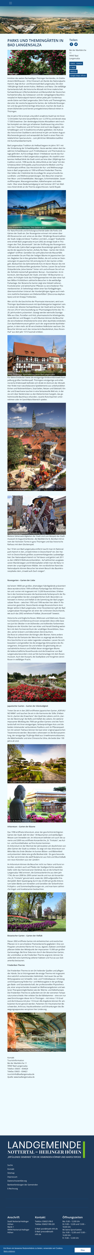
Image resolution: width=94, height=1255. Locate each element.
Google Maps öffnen (78, 75)
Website (73, 71)
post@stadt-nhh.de (49, 1228)
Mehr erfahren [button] (9, 1251)
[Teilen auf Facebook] (71, 44)
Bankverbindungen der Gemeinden (22, 1184)
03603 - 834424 (76, 63)
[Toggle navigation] (10, 3)
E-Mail (72, 67)
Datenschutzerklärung (17, 1181)
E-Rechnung (12, 1188)
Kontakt (10, 1169)
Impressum (12, 1177)
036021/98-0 (47, 1221)
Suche (10, 1165)
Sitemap (11, 1173)
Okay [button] (83, 1250)
